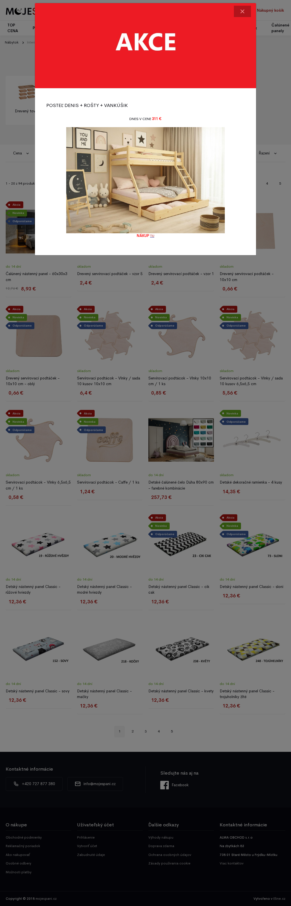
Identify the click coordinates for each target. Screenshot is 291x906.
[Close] (242, 11)
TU (152, 236)
